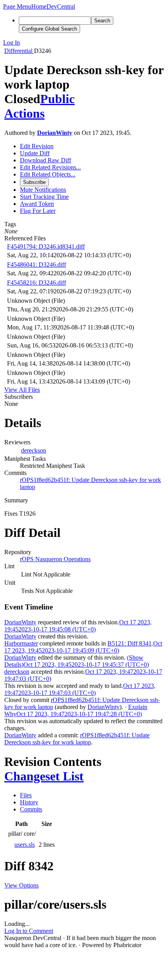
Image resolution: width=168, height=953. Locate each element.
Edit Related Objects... (47, 174)
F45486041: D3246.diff (36, 264)
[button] (17, 6)
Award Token (37, 203)
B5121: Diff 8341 (129, 643)
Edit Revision (37, 146)
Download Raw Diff (45, 160)
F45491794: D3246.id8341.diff (46, 246)
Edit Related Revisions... (50, 167)
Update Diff (35, 153)
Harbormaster (21, 643)
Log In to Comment (28, 931)
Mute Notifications (43, 189)
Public (57, 99)
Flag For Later (37, 210)
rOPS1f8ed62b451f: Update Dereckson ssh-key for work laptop (77, 739)
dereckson (33, 450)
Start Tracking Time (44, 196)
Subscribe (34, 182)
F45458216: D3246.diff (36, 282)
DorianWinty (54, 132)
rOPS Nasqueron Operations (55, 559)
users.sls (24, 844)
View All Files (22, 389)
